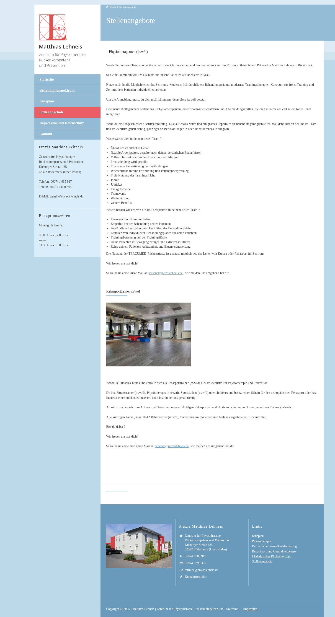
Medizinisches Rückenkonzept (271, 556)
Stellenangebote (51, 112)
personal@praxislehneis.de (165, 273)
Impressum (250, 609)
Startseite (46, 79)
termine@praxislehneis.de (201, 570)
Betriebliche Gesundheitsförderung (274, 546)
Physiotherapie (261, 541)
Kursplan (46, 101)
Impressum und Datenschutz (61, 123)
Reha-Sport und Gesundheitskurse (274, 551)
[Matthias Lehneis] (63, 40)
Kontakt (45, 134)
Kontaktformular (195, 576)
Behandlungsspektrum (57, 90)
